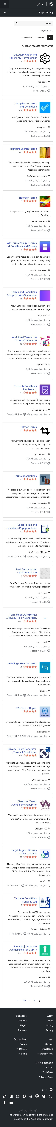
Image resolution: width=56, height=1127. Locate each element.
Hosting (49, 1025)
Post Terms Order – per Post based (26, 571)
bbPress (47, 1072)
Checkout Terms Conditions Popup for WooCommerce (24, 803)
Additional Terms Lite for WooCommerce (24, 339)
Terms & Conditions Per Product (25, 388)
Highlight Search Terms (23, 148)
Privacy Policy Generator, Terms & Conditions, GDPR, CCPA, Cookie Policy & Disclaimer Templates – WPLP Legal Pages (22, 751)
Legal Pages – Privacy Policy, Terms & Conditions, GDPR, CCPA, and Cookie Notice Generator (22, 852)
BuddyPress (45, 1077)
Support (49, 1044)
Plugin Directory (46, 12)
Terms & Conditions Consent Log (25, 900)
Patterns (22, 1030)
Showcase (21, 1015)
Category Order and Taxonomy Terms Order (23, 56)
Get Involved (20, 1039)
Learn (50, 1039)
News (50, 1020)
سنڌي (44, 1089)
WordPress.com (44, 1062)
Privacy (49, 1030)
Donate (21, 1049)
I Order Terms (29, 427)
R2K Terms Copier (26, 708)
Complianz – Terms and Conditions (26, 105)
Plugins (23, 1025)
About (50, 1015)
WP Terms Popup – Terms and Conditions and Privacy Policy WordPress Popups (21, 245)
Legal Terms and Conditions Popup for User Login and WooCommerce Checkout (21, 526)
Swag (22, 1053)
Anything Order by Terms (22, 663)
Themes (23, 1020)
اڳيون (18, 1000)
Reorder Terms (28, 197)
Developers (47, 1049)
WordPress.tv (45, 1053)
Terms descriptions (25, 476)
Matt (49, 1067)
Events (23, 1044)
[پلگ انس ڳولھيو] (16, 23)
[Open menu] (4, 4)
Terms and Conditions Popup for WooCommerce (22, 294)
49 (24, 1000)
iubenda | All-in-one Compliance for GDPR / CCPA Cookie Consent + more (23, 948)
